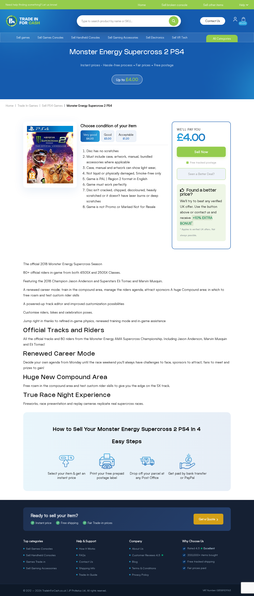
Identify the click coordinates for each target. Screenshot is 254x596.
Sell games (23, 37)
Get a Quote (207, 519)
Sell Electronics (155, 37)
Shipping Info (87, 568)
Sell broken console (174, 5)
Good (108, 136)
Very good (90, 136)
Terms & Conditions (144, 568)
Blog (135, 561)
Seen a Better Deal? (201, 174)
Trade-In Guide (88, 574)
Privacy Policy (140, 574)
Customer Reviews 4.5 (148, 555)
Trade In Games (27, 105)
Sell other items (213, 5)
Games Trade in (35, 561)
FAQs (82, 555)
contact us (202, 212)
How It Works (87, 548)
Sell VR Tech (179, 37)
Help (242, 5)
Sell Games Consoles (50, 37)
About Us (137, 548)
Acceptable (126, 136)
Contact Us (212, 21)
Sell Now (201, 152)
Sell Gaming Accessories (123, 37)
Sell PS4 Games (52, 105)
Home (142, 5)
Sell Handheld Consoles (85, 37)
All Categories (222, 38)
